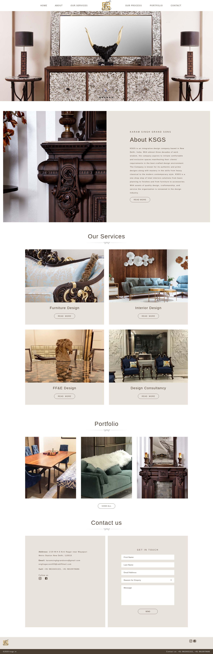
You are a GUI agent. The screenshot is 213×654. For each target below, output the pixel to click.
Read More (140, 200)
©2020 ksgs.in (10, 652)
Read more (64, 316)
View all (106, 506)
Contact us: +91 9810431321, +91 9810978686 (188, 652)
